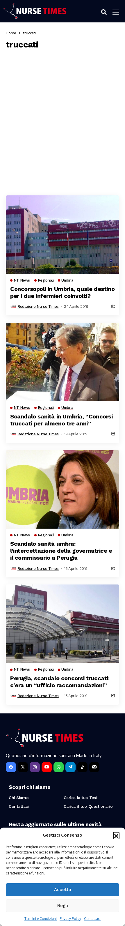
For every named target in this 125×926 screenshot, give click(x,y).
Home (11, 33)
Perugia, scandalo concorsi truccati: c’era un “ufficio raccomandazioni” (60, 682)
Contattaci (92, 918)
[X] (23, 767)
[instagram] (35, 767)
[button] (116, 835)
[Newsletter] (94, 767)
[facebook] (11, 767)
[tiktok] (82, 767)
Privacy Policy (70, 918)
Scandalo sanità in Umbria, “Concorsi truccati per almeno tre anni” (61, 420)
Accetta (62, 889)
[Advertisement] (62, 121)
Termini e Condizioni (40, 918)
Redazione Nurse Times (38, 306)
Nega (62, 905)
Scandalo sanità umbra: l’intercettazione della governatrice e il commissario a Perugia (61, 550)
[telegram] (70, 767)
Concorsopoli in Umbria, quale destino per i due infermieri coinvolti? (62, 292)
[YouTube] (47, 767)
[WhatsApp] (58, 767)
